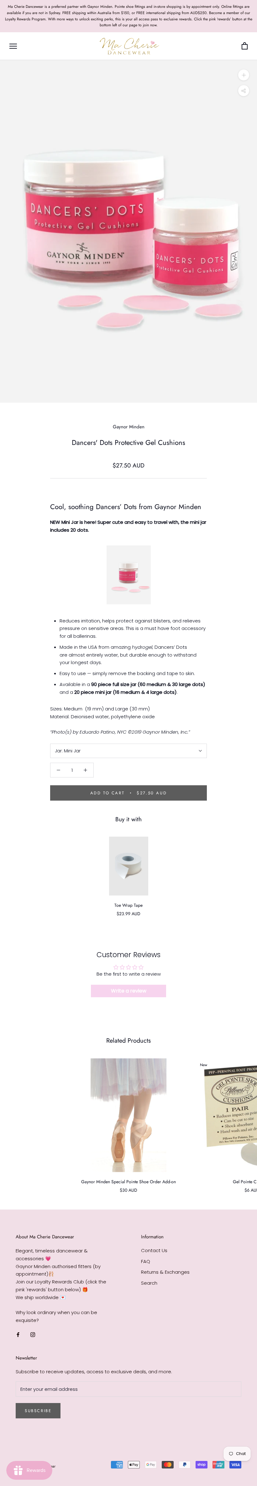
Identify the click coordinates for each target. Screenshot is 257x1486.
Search (149, 1283)
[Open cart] (245, 46)
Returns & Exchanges (165, 1272)
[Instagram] (32, 1335)
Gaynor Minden (128, 426)
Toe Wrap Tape (128, 905)
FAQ (145, 1261)
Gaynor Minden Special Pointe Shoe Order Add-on (128, 1182)
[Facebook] (18, 1335)
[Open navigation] (13, 46)
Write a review (128, 990)
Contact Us (154, 1250)
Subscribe (38, 1411)
